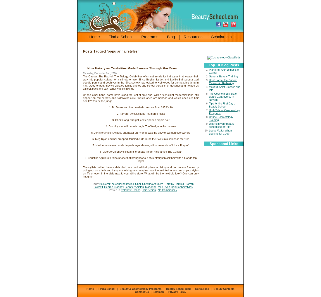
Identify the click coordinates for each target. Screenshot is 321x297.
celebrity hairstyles (123, 184)
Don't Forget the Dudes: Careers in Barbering (223, 82)
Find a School (121, 37)
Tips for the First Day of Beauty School (222, 105)
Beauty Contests (224, 288)
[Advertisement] (223, 214)
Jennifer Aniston (134, 187)
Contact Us (142, 292)
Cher (138, 184)
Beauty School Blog (178, 288)
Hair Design (149, 190)
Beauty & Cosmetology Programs (141, 288)
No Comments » (167, 190)
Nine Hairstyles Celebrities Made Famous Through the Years (132, 68)
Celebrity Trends (130, 190)
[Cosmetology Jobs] (223, 57)
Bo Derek (104, 184)
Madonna (151, 187)
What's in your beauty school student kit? (221, 125)
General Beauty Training (223, 76)
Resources (193, 37)
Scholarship (221, 37)
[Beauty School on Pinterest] (233, 24)
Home (94, 37)
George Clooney (114, 187)
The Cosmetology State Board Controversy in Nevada (223, 96)
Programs (149, 37)
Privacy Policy (177, 292)
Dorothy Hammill (175, 184)
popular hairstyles (182, 187)
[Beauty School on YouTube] (226, 24)
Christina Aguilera (152, 184)
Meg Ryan (164, 187)
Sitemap (159, 292)
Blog (171, 37)
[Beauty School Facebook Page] (219, 24)
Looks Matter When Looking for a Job (220, 132)
